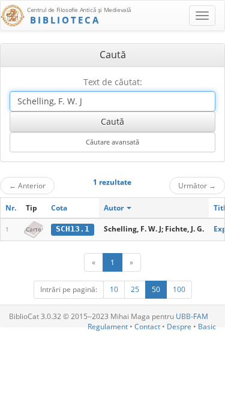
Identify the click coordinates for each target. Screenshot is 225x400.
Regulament (108, 326)
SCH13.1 (72, 228)
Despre (179, 326)
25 (135, 289)
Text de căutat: (112, 82)
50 (156, 289)
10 (114, 289)
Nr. (10, 208)
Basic (207, 326)
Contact (147, 326)
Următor (197, 185)
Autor (114, 208)
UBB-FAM (192, 316)
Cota (59, 208)
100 (179, 289)
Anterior (27, 185)
